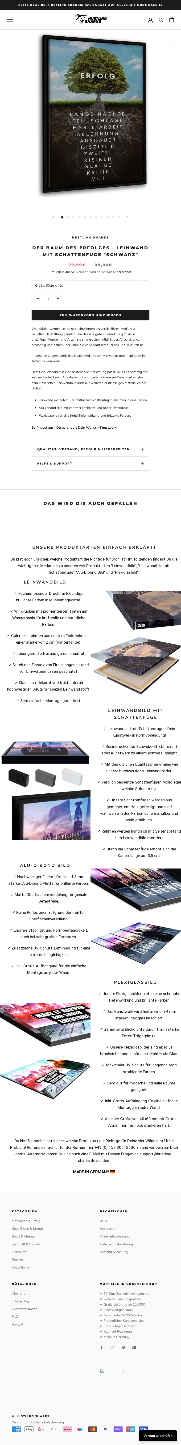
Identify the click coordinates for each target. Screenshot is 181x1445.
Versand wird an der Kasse (96, 272)
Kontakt (17, 1324)
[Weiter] (128, 217)
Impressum (108, 1228)
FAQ (15, 1316)
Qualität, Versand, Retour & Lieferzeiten (83, 449)
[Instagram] (112, 1347)
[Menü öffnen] (10, 20)
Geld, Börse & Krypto (27, 1228)
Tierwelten (19, 1252)
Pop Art (17, 1259)
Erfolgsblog (20, 1301)
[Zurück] (53, 217)
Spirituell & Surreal (26, 1244)
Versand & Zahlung (114, 1252)
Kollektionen (21, 1267)
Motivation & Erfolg (26, 1221)
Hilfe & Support (55, 463)
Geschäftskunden (24, 1309)
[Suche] (161, 19)
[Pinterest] (123, 1347)
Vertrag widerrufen (158, 1435)
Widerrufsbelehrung (115, 1236)
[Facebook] (101, 1347)
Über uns (18, 1293)
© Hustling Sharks (30, 1416)
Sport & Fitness (23, 1236)
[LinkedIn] (134, 1347)
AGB (103, 1221)
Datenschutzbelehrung (116, 1244)
